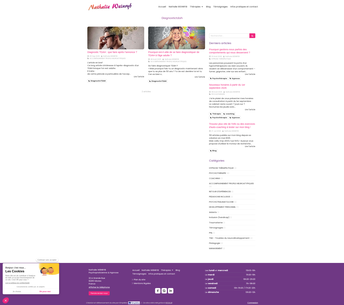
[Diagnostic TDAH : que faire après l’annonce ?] (115, 38)
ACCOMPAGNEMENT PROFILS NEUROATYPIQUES (231, 183)
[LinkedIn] (170, 290)
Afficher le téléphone (99, 287)
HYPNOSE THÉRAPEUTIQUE (221, 168)
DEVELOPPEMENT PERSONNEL (222, 207)
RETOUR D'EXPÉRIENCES (220, 191)
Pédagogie (214, 243)
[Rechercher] (252, 35)
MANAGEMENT (215, 248)
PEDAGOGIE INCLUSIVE (219, 196)
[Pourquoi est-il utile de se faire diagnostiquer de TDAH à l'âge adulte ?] (176, 38)
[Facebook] (157, 290)
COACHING (214, 178)
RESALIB (169, 303)
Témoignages (216, 227)
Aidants (213, 212)
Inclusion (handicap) (219, 217)
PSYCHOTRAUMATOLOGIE (221, 201)
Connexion (252, 302)
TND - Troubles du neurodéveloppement (229, 238)
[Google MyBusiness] (164, 290)
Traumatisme (216, 222)
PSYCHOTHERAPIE (217, 173)
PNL (210, 232)
